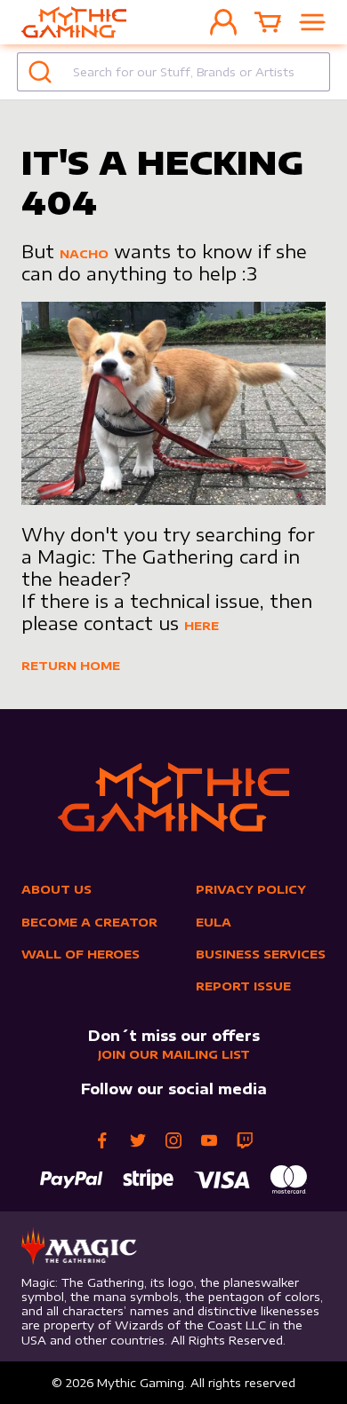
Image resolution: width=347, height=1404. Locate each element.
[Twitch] (244, 1140)
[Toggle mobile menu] (312, 22)
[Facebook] (102, 1140)
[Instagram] (173, 1140)
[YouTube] (209, 1140)
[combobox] (173, 71)
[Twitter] (138, 1140)
